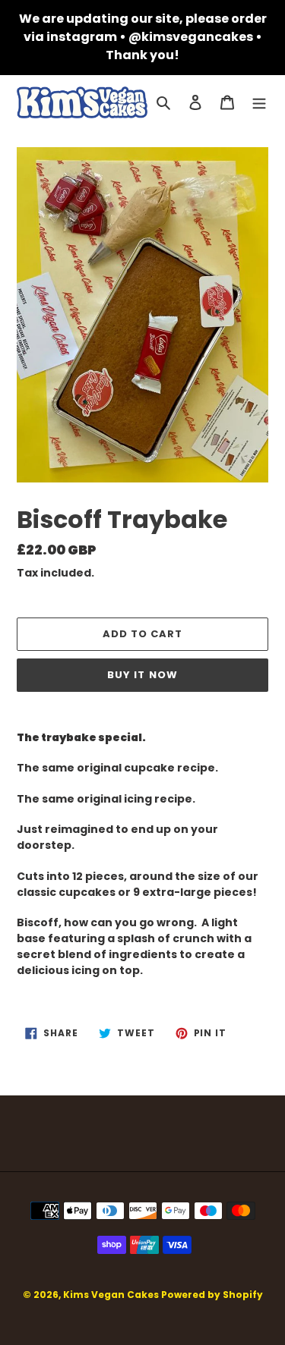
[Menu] (259, 102)
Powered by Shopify (212, 1294)
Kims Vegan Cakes (111, 1294)
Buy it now (142, 675)
